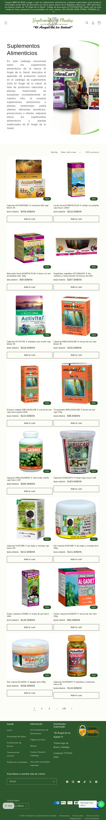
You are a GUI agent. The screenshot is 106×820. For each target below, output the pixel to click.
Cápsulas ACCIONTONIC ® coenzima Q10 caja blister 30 (27, 206)
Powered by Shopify (49, 816)
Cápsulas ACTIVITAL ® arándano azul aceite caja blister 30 (29, 343)
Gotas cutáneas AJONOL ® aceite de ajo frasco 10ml (28, 615)
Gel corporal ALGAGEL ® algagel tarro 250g (26, 682)
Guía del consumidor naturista (40, 763)
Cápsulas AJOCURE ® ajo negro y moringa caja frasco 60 (28, 547)
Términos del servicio (13, 754)
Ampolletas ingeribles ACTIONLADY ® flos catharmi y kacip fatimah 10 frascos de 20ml (73, 275)
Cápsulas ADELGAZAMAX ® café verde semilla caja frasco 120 (28, 479)
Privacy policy (78, 816)
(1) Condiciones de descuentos (39, 731)
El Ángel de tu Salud (33, 816)
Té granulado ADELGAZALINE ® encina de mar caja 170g (74, 411)
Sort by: (54, 152)
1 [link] (34, 708)
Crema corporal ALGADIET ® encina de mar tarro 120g (75, 615)
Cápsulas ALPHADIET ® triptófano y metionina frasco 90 (74, 683)
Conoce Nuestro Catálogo (38, 754)
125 (64, 708)
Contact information (91, 818)
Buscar (33, 746)
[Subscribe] (53, 781)
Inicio (9, 730)
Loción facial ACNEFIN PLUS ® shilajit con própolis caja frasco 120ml (76, 206)
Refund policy (64, 816)
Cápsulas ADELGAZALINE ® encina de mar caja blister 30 (75, 343)
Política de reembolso (17, 762)
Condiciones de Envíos (14, 744)
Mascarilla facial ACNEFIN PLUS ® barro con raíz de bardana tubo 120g (29, 275)
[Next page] (72, 709)
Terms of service (92, 816)
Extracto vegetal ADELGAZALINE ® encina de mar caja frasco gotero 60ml (29, 411)
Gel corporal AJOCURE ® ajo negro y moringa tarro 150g (76, 547)
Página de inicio (37, 740)
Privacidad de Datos (16, 736)
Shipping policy (75, 818)
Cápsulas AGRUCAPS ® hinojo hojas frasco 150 (75, 478)
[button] (6, 23)
